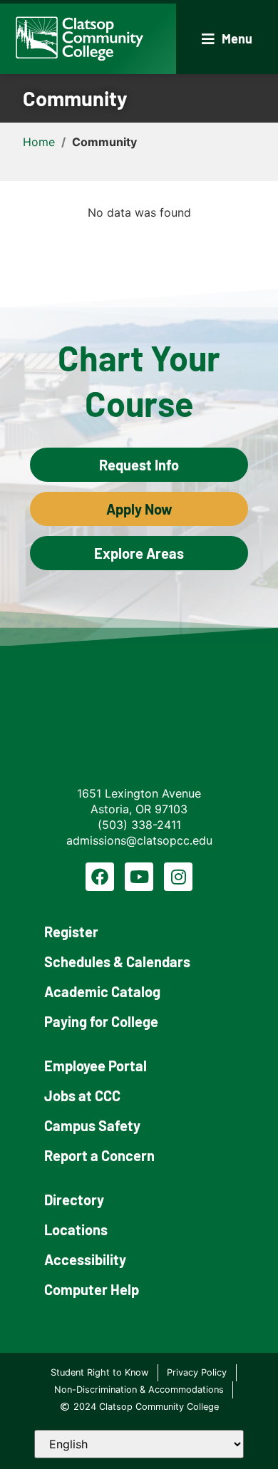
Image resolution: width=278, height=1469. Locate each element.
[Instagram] (178, 876)
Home (39, 142)
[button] (227, 39)
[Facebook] (100, 876)
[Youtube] (139, 876)
